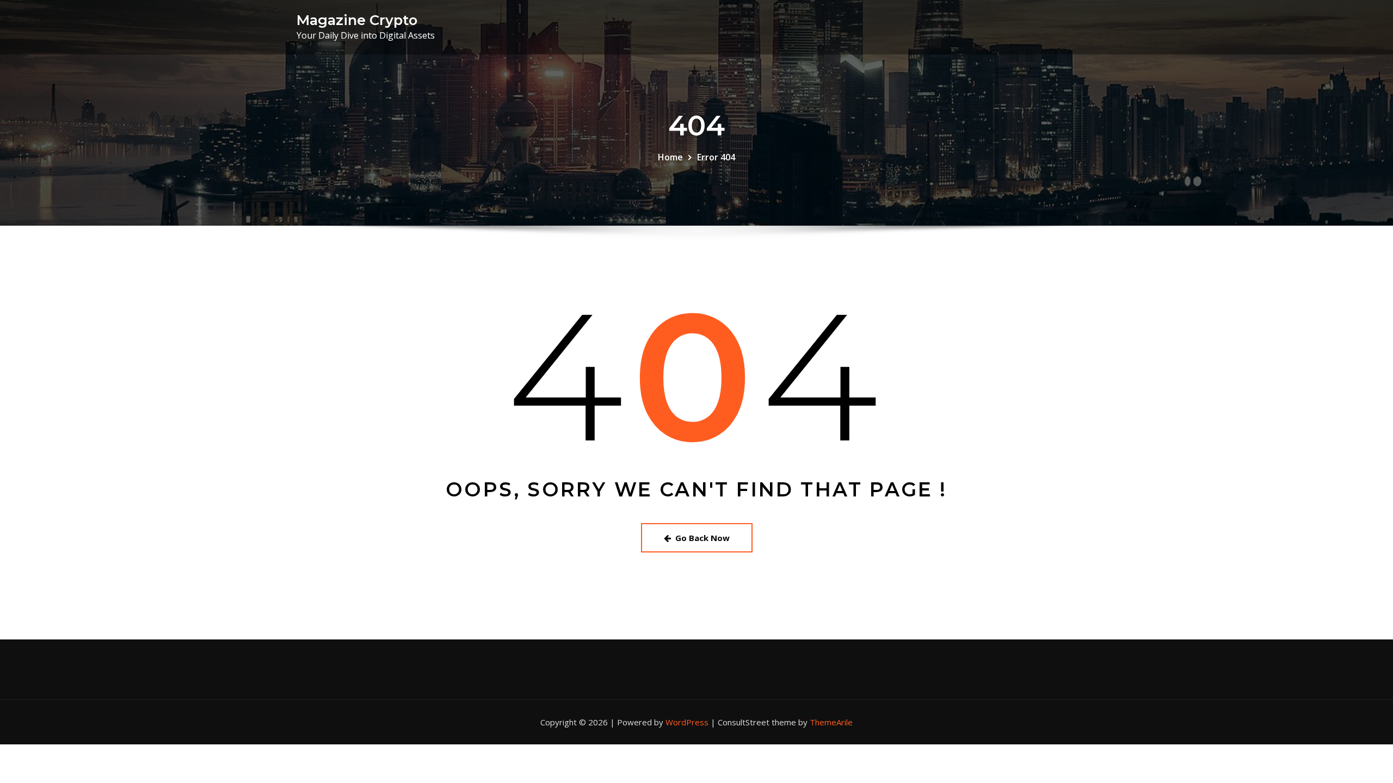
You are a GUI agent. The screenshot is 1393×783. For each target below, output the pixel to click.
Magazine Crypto (357, 19)
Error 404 (716, 157)
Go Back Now (702, 537)
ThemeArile (831, 722)
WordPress (686, 722)
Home (670, 157)
